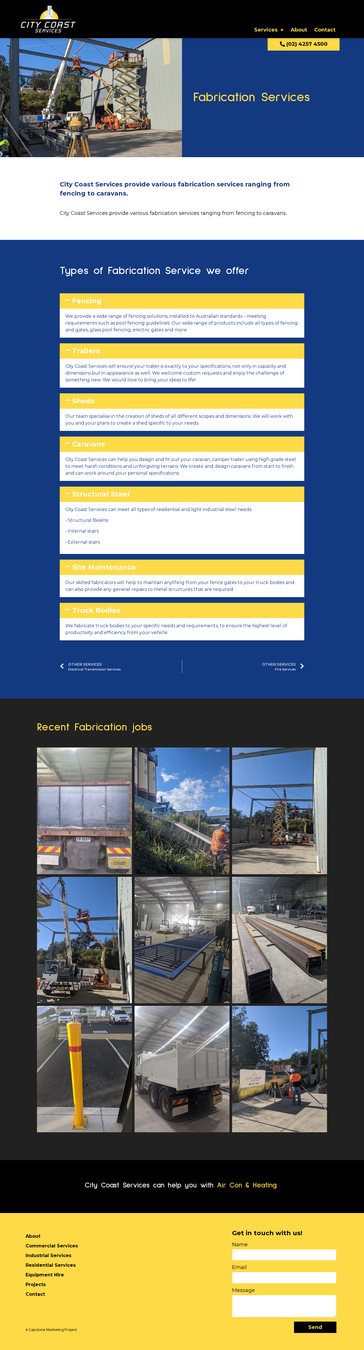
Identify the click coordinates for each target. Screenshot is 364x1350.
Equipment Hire (45, 1275)
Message (243, 1290)
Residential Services (51, 1265)
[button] (182, 301)
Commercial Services (52, 1246)
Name (240, 1245)
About (299, 30)
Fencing (87, 301)
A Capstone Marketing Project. (51, 1329)
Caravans (88, 444)
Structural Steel (101, 494)
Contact (325, 30)
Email (239, 1267)
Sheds (83, 401)
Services (266, 30)
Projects (36, 1284)
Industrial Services (48, 1255)
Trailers (86, 351)
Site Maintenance (104, 567)
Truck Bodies (96, 610)
